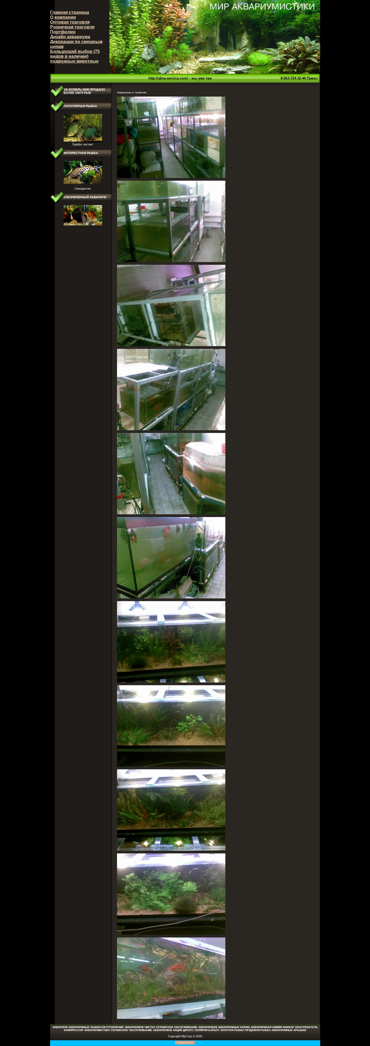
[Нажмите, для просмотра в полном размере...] (171, 177)
